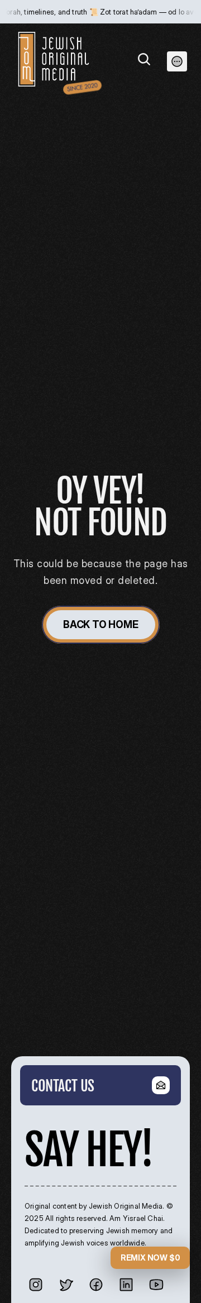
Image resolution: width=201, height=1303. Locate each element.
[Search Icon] (144, 59)
